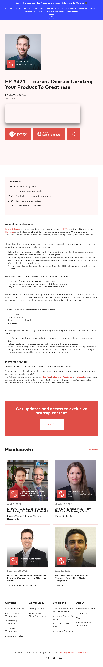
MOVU (65, 229)
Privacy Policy (67, 653)
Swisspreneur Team (85, 609)
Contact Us (81, 613)
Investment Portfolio (63, 631)
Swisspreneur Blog (14, 636)
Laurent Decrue (12, 229)
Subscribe (51, 424)
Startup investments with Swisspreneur (63, 610)
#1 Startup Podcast (15, 609)
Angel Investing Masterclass (12, 614)
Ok (51, 17)
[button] (73, 134)
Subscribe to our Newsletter (84, 624)
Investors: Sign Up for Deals (63, 617)
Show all (93, 449)
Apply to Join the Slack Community (37, 614)
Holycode (9, 232)
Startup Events (36, 609)
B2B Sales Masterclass (11, 629)
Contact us (82, 653)
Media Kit (80, 618)
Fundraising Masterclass (11, 622)
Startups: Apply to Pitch (61, 625)
